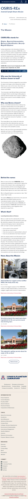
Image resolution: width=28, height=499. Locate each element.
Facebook (4, 462)
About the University (6, 415)
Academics (3, 417)
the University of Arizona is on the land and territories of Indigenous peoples (14, 477)
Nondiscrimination (6, 386)
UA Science (12, 17)
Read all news (14, 361)
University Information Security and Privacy (14, 494)
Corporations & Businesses (7, 407)
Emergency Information (18, 384)
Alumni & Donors (5, 403)
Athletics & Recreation (6, 421)
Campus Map (4, 448)
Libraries (3, 433)
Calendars (3, 446)
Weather (3, 454)
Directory (3, 444)
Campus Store (4, 423)
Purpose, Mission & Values (7, 437)
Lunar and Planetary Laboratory (18, 19)
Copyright (23, 386)
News (2, 450)
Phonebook (4, 452)
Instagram (4, 466)
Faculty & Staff (4, 401)
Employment (7, 384)
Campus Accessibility (7, 388)
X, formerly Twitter (7, 464)
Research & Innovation (6, 435)
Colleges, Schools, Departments (9, 425)
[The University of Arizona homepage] (8, 2)
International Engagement (7, 429)
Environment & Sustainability (8, 427)
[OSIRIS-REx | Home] (14, 9)
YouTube (4, 470)
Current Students (5, 399)
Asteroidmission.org (21, 17)
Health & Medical (5, 431)
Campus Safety (16, 386)
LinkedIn (4, 468)
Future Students (5, 397)
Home (5, 24)
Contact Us (17, 388)
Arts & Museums (5, 419)
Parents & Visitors (5, 405)
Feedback (23, 388)
